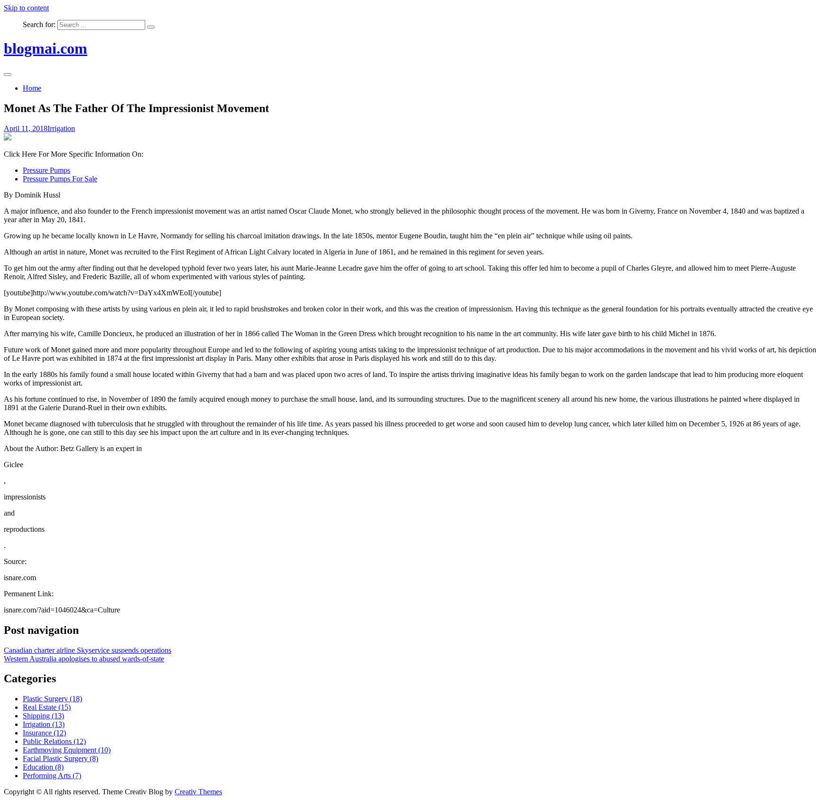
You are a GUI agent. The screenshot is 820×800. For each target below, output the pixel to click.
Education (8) (43, 767)
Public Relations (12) (54, 741)
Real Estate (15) (47, 707)
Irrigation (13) (44, 724)
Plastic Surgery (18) (52, 699)
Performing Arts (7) (52, 776)
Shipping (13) (43, 716)
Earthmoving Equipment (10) (67, 750)
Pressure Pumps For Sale (60, 179)
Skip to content (26, 8)
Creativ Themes (198, 792)
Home (32, 88)
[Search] (151, 27)
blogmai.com (45, 48)
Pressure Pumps (46, 170)
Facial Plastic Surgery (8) (60, 758)
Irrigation (61, 128)
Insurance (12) (44, 733)
